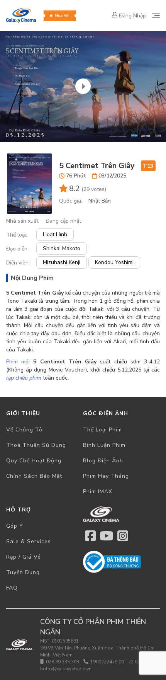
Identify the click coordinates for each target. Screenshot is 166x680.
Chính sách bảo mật (34, 476)
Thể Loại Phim (102, 429)
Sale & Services (28, 541)
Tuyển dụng (23, 572)
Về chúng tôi (25, 429)
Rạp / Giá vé (23, 557)
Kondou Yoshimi (114, 262)
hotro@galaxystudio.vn (65, 669)
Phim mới (18, 361)
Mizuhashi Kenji (61, 262)
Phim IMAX (97, 491)
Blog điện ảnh (103, 460)
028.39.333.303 (62, 662)
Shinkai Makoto (61, 248)
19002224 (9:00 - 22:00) (116, 662)
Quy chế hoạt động (33, 460)
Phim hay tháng (106, 476)
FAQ (12, 587)
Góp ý (14, 526)
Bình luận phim (104, 445)
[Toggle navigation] (156, 15)
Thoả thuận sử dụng (36, 445)
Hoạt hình (55, 234)
